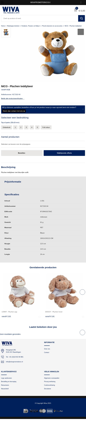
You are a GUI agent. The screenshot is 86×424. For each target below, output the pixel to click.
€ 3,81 (6, 316)
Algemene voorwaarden (51, 378)
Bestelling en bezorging (8, 381)
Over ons (47, 349)
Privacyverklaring (49, 381)
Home (3, 26)
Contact (46, 352)
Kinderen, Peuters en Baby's (31, 26)
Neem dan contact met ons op (14, 111)
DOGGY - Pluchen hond (53, 312)
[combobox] (39, 18)
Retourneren (5, 385)
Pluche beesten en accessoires (52, 26)
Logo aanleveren (6, 378)
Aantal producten (10, 137)
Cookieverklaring (49, 385)
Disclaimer (47, 389)
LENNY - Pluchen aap (9, 312)
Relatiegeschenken (13, 26)
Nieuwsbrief (5, 389)
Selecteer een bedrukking (15, 117)
